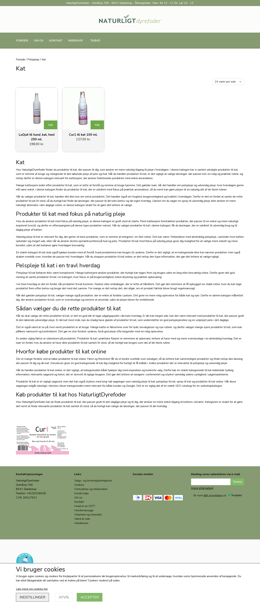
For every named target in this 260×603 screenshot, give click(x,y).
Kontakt (55, 41)
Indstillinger (32, 597)
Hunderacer (81, 523)
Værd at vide (82, 519)
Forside (22, 41)
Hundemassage (84, 510)
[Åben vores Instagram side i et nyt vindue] (150, 484)
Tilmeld (237, 482)
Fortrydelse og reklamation (91, 489)
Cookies (79, 485)
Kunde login (81, 493)
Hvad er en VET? (84, 506)
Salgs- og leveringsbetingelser (93, 481)
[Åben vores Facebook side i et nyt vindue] (138, 484)
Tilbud (95, 41)
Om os (39, 41)
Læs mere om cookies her (32, 589)
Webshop (75, 41)
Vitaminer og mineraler (88, 515)
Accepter (89, 597)
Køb (50, 125)
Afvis (64, 597)
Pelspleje (33, 59)
